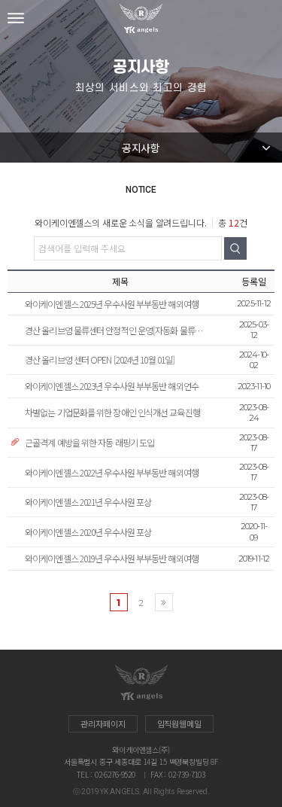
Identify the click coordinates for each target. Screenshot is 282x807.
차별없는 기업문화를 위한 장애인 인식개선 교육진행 (112, 412)
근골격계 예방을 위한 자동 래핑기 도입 (89, 442)
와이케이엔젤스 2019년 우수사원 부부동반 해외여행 (112, 558)
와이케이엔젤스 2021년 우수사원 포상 (88, 501)
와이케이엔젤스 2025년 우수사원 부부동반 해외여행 (112, 303)
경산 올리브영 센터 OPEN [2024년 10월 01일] (99, 359)
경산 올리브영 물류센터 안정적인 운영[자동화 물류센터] (118, 330)
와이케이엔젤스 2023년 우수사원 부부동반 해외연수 (112, 385)
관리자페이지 (102, 723)
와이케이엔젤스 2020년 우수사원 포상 (88, 531)
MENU (16, 19)
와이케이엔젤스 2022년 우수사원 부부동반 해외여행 (112, 472)
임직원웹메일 (179, 723)
